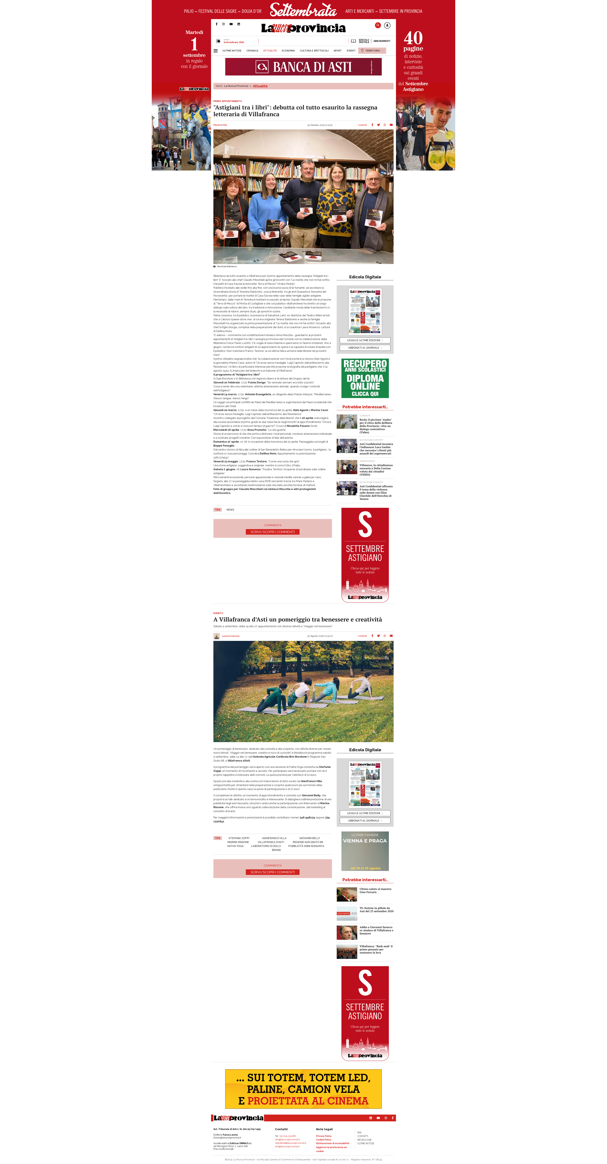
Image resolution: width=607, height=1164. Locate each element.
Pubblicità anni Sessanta (306, 846)
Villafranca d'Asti (271, 842)
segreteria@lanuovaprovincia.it (290, 1143)
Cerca (378, 25)
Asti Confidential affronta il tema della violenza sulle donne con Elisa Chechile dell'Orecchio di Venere (376, 492)
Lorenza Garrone (230, 636)
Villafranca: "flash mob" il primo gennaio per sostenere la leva (376, 949)
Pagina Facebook (219, 24)
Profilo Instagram (226, 24)
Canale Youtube (233, 24)
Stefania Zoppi (239, 838)
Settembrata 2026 (234, 42)
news (230, 509)
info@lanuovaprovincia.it (287, 1139)
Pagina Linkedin (241, 24)
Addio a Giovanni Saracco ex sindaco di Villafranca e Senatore (376, 930)
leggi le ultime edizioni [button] (363, 340)
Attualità (260, 86)
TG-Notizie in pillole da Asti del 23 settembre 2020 (377, 909)
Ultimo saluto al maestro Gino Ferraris (375, 890)
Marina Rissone (238, 842)
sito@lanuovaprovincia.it (287, 1146)
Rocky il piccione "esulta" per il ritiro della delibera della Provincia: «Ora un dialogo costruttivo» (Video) (376, 426)
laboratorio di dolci (266, 846)
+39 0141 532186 (287, 1136)
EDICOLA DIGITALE (364, 41)
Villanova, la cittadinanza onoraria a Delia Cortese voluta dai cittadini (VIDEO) (376, 469)
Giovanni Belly (309, 838)
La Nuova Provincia (236, 85)
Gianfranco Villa (274, 838)
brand (276, 850)
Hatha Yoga (235, 846)
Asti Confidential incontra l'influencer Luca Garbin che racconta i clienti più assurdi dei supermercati (376, 448)
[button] (387, 26)
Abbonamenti (382, 41)
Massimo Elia (220, 125)
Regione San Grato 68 (308, 842)
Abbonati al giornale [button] (363, 347)
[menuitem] (232, 51)
